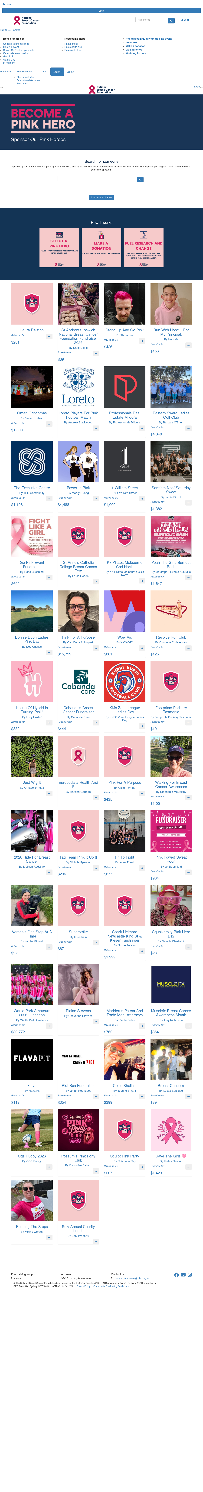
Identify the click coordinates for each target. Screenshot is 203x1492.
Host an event (11, 47)
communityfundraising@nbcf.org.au (131, 1278)
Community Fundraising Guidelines (111, 1286)
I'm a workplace (73, 50)
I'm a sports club (73, 47)
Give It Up (8, 56)
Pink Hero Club (24, 71)
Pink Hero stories (25, 77)
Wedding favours (136, 53)
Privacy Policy (83, 1286)
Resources (22, 83)
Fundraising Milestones (28, 80)
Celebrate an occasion (16, 53)
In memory (9, 62)
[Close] (201, 87)
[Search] (171, 20)
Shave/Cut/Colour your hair (18, 50)
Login (101, 10)
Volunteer (131, 42)
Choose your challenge (16, 43)
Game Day (9, 59)
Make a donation (135, 46)
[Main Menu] (1, 87)
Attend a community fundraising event (149, 38)
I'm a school (71, 43)
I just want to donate (101, 197)
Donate (70, 71)
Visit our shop (134, 49)
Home (8, 4)
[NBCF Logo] (29, 1263)
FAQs (45, 71)
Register (57, 71)
